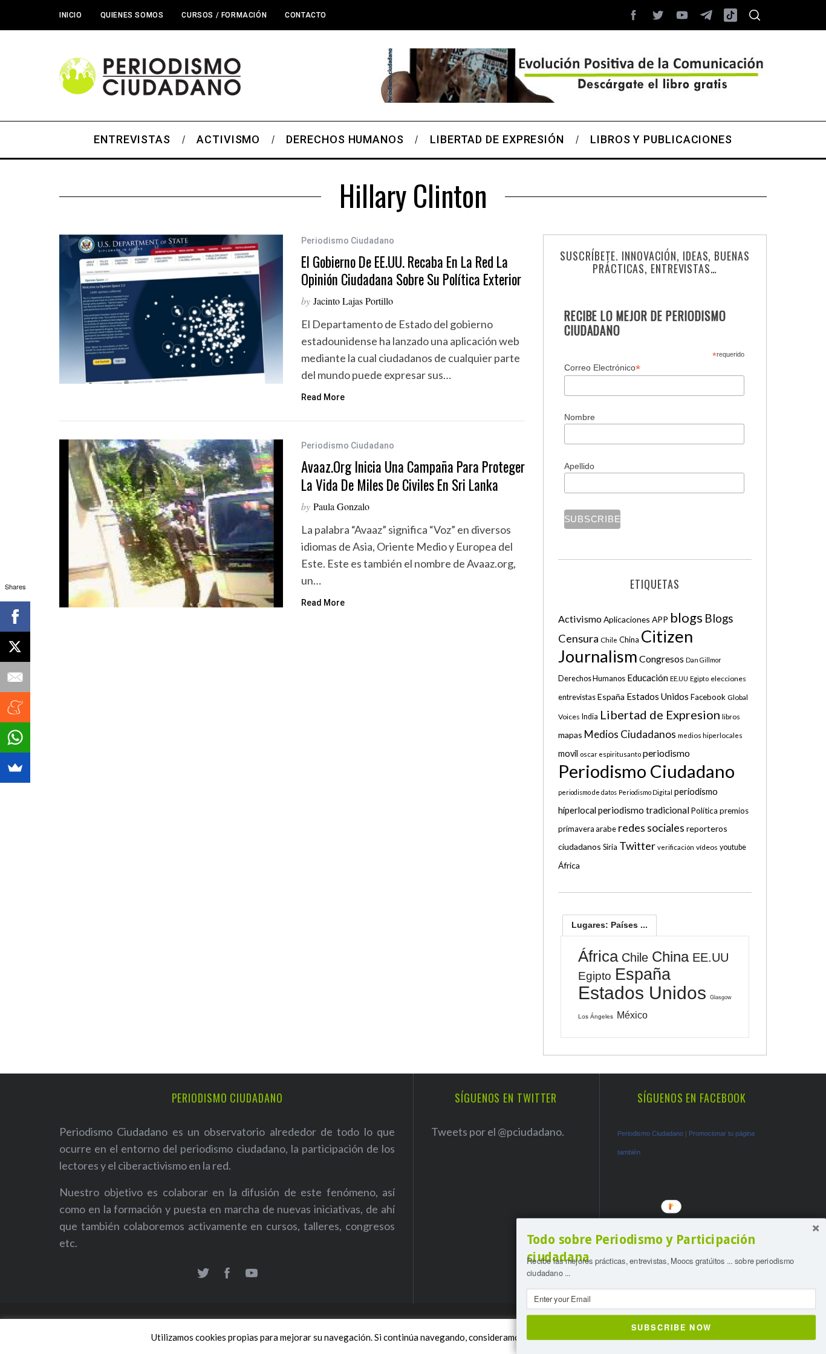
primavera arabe (587, 829)
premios (734, 810)
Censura (578, 638)
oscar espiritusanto (610, 754)
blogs (686, 617)
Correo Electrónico (602, 368)
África (569, 865)
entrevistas (577, 697)
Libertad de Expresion (660, 714)
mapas (570, 735)
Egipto (699, 678)
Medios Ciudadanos (630, 734)
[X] (15, 647)
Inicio (70, 15)
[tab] (609, 925)
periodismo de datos (587, 792)
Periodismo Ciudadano (347, 240)
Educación (647, 677)
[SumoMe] (15, 768)
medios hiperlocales (710, 735)
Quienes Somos (132, 15)
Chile (608, 639)
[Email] (15, 677)
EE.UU (679, 678)
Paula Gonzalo (341, 506)
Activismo (580, 618)
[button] (671, 1248)
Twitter (637, 845)
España (611, 697)
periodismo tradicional (643, 810)
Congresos (661, 658)
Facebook (708, 697)
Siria (610, 847)
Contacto (306, 15)
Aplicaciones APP (635, 619)
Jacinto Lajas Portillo (353, 300)
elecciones (728, 678)
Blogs (718, 618)
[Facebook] (15, 616)
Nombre (579, 417)
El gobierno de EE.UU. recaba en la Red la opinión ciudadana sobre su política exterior (411, 270)
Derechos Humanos (591, 678)
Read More (323, 397)
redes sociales (651, 827)
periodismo (666, 753)
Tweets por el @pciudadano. (497, 1131)
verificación (675, 847)
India (590, 716)
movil (568, 753)
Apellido (579, 466)
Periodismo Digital (645, 792)
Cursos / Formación (224, 15)
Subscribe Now (671, 1326)
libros (731, 716)
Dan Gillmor (703, 660)
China (629, 639)
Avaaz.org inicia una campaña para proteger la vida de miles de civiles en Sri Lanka (413, 475)
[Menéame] (15, 707)
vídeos (707, 847)
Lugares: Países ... (609, 925)
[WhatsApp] (15, 737)
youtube (733, 847)
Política (704, 810)
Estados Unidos (657, 696)
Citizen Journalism (625, 646)
